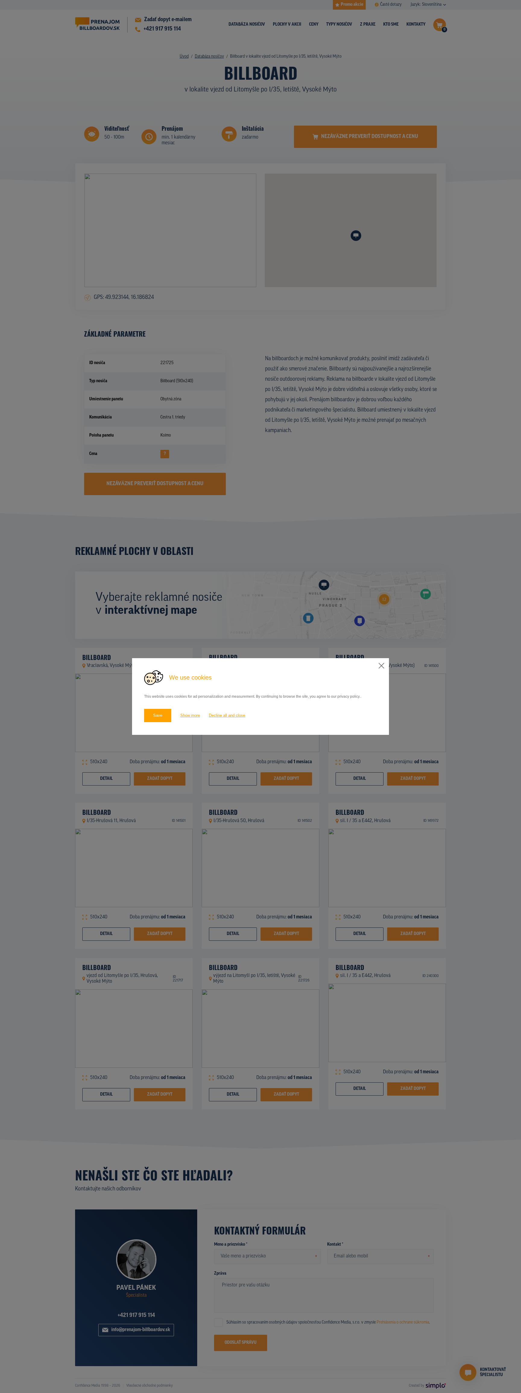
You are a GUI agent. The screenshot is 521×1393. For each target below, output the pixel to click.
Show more (190, 715)
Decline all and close (227, 715)
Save (157, 715)
